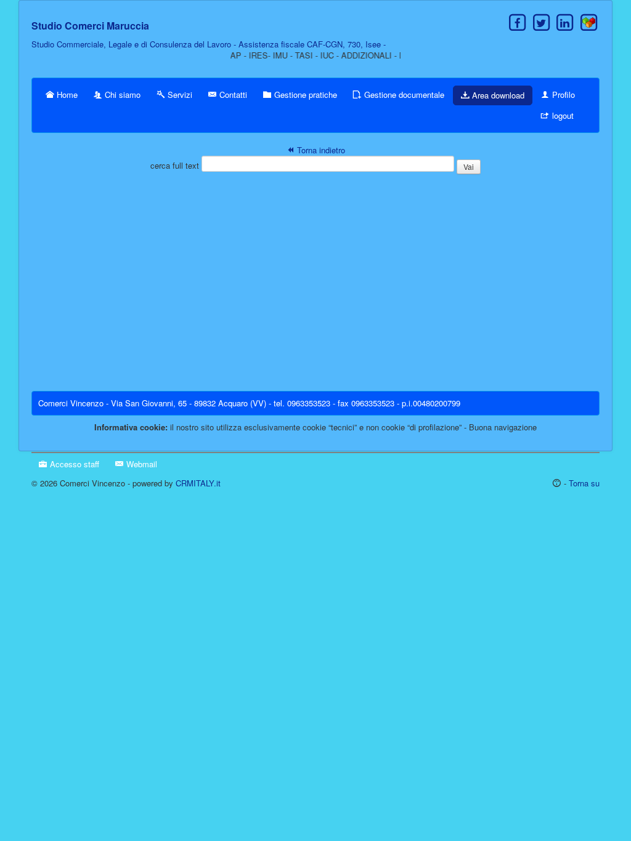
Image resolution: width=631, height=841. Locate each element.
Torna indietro (320, 150)
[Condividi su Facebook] (517, 22)
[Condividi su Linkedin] (565, 22)
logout (562, 115)
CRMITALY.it (198, 483)
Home (66, 94)
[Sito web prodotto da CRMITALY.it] (589, 22)
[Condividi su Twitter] (541, 22)
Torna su (584, 483)
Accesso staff (73, 464)
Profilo (562, 94)
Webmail (140, 464)
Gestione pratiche (304, 94)
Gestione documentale (403, 94)
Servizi (178, 94)
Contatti (232, 94)
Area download (497, 95)
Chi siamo (121, 94)
